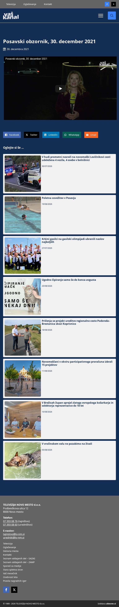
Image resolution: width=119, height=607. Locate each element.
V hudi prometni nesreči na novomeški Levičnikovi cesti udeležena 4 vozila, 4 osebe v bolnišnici (76, 158)
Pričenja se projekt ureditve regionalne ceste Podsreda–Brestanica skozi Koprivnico (76, 322)
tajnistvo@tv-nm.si (14, 534)
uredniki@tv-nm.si (13, 537)
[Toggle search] (112, 15)
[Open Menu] (100, 15)
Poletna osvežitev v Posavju (59, 198)
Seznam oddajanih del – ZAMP (19, 562)
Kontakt (48, 4)
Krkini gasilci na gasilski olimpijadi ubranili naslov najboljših (73, 240)
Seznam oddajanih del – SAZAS (19, 558)
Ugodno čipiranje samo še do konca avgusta (69, 279)
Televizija (11, 4)
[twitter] (113, 4)
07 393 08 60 (10, 524)
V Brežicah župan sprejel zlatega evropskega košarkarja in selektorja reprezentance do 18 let (77, 404)
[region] (40, 582)
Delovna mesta (10, 551)
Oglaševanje (29, 4)
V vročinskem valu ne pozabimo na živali (67, 443)
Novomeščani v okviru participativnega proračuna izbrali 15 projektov (77, 363)
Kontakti (7, 555)
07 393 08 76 (10, 521)
